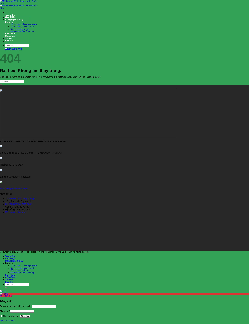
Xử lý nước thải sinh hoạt (22, 27)
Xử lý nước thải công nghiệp (23, 24)
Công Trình (10, 36)
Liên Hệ (9, 41)
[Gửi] (6, 48)
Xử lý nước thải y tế (19, 29)
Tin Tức (9, 38)
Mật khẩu (5, 311)
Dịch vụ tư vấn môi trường (22, 31)
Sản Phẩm (10, 34)
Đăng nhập (25, 316)
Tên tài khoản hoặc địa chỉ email (15, 306)
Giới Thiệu (10, 17)
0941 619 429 (13, 49)
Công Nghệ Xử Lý (14, 20)
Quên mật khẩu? (7, 321)
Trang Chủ (10, 15)
